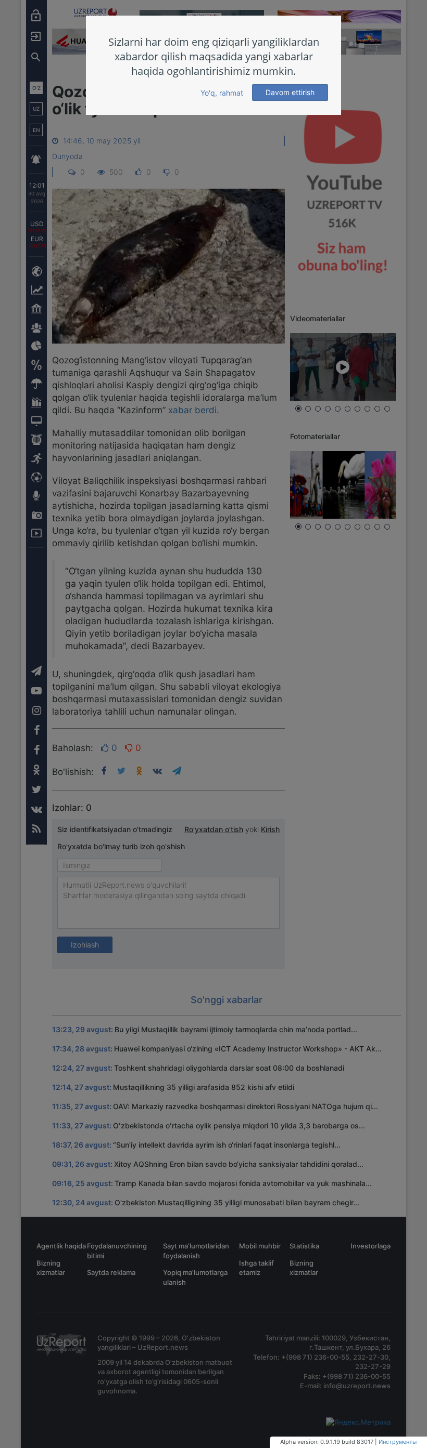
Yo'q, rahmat (221, 92)
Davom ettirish (290, 92)
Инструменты (398, 1441)
